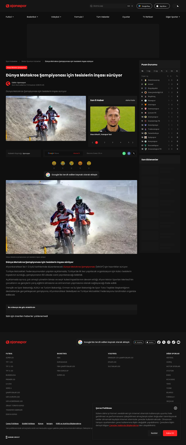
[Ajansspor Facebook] (159, 342)
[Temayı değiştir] (176, 6)
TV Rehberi (148, 17)
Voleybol (55, 17)
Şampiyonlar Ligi (13, 392)
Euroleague (62, 362)
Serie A (9, 388)
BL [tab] (177, 71)
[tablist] (159, 71)
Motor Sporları (173, 366)
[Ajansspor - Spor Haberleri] (16, 6)
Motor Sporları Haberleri (31, 61)
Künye (40, 423)
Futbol (9, 17)
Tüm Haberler (102, 17)
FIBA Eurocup (62, 371)
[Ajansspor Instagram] (168, 342)
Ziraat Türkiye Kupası (15, 405)
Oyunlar (126, 17)
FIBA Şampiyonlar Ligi (66, 366)
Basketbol (31, 17)
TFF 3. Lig (9, 371)
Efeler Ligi (112, 362)
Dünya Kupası (11, 414)
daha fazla (130, 100)
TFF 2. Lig (9, 366)
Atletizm (170, 371)
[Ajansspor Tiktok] (173, 342)
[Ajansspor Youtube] (178, 342)
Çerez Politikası (12, 423)
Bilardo (169, 392)
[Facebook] (129, 153)
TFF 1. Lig (9, 362)
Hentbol (169, 358)
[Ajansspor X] (163, 342)
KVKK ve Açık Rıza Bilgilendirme (68, 423)
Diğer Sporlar (172, 17)
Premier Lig (10, 379)
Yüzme (169, 388)
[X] (133, 153)
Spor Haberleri (11, 61)
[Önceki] (92, 142)
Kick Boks (170, 379)
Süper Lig (10, 358)
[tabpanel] (159, 113)
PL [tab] (162, 71)
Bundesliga (11, 375)
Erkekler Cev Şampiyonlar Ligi (120, 358)
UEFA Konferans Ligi (14, 401)
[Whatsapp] (124, 153)
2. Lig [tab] (156, 71)
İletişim (50, 423)
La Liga (9, 384)
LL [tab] (166, 71)
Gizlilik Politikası (28, 423)
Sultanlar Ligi (114, 366)
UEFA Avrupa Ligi (13, 397)
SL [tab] (142, 71)
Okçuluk (170, 401)
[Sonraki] (133, 142)
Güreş (169, 362)
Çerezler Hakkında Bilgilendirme (124, 425)
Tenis (168, 384)
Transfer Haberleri (14, 410)
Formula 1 (78, 17)
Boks (168, 375)
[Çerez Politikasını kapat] (175, 408)
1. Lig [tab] (148, 71)
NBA (58, 358)
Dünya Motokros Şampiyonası (16, 67)
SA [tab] (172, 71)
